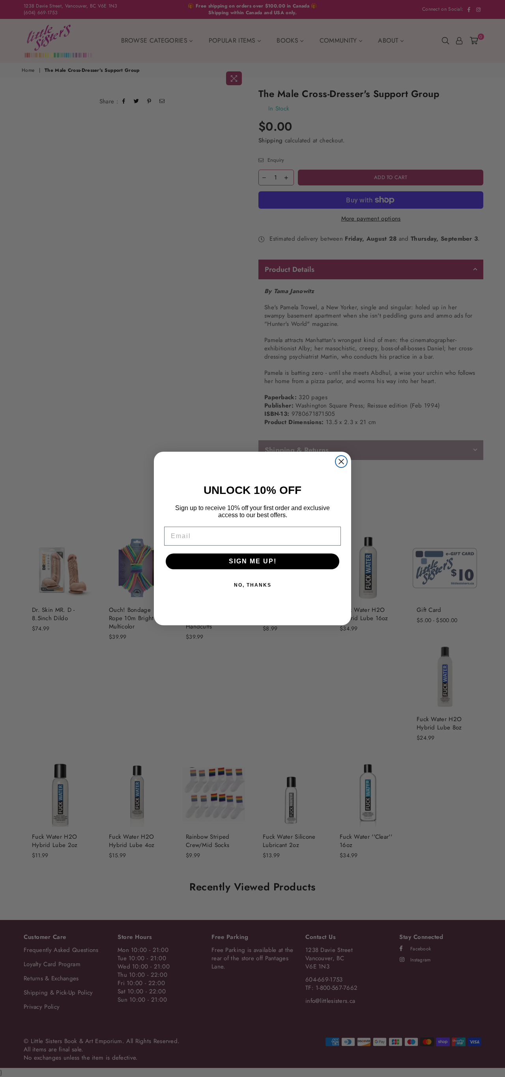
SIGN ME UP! (253, 561)
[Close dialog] (341, 461)
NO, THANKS (252, 585)
